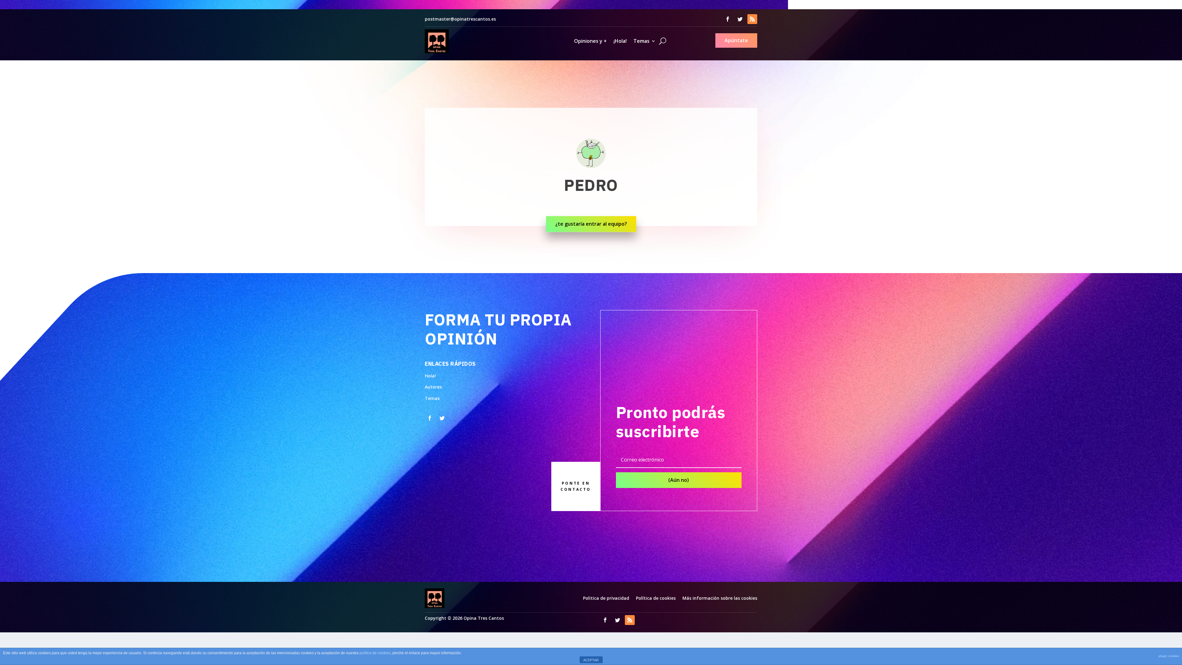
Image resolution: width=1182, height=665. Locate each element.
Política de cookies (656, 598)
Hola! (430, 376)
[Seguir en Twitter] (740, 19)
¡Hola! (620, 41)
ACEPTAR (591, 660)
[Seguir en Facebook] (728, 19)
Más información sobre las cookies (719, 598)
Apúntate (736, 40)
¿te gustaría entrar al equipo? (591, 223)
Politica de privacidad (606, 598)
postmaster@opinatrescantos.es (460, 19)
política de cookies (375, 653)
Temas (641, 41)
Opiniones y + (590, 41)
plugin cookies (1169, 656)
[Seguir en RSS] (752, 19)
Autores (433, 387)
